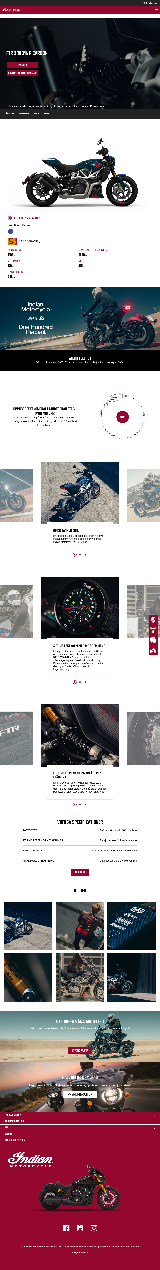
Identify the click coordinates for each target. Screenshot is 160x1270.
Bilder (46, 113)
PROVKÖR (22, 65)
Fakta (36, 113)
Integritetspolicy (80, 1252)
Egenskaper (24, 113)
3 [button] (85, 555)
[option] (80, 506)
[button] (10, 509)
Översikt (10, 113)
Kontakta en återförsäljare (22, 73)
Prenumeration (80, 1094)
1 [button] (75, 555)
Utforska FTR (80, 1050)
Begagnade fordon (15, 1140)
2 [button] (80, 555)
